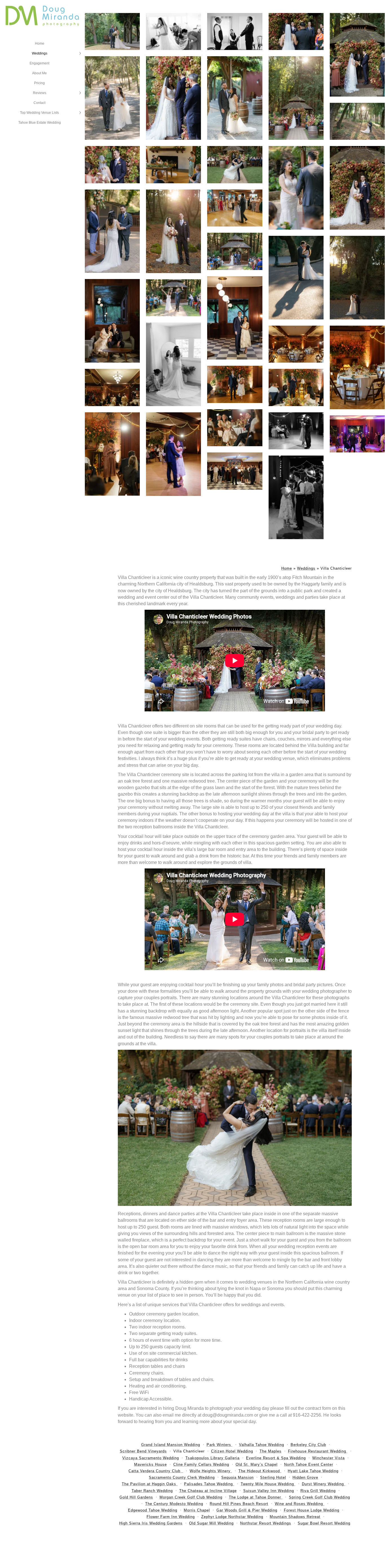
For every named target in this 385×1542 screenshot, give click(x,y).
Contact (39, 103)
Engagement (39, 63)
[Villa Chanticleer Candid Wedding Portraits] (234, 98)
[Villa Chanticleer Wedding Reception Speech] (173, 164)
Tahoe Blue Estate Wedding (39, 123)
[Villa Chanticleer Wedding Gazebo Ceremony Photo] (234, 251)
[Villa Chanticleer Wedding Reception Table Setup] (357, 367)
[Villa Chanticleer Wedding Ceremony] (296, 98)
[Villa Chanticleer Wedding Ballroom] (112, 387)
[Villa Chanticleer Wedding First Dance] (296, 431)
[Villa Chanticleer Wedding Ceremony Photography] (112, 164)
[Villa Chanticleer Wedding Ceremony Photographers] (357, 55)
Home (39, 43)
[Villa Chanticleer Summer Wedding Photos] (112, 31)
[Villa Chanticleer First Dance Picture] (173, 454)
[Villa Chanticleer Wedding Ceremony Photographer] (173, 98)
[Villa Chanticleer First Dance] (234, 208)
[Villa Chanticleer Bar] (234, 471)
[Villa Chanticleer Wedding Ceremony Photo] (234, 164)
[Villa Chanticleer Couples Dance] (296, 497)
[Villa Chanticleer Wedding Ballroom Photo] (296, 344)
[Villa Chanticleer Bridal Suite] (173, 364)
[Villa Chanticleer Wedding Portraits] (296, 278)
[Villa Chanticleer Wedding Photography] (173, 231)
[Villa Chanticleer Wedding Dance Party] (357, 434)
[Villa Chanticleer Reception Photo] (234, 428)
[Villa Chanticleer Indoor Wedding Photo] (112, 321)
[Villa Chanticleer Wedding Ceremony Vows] (112, 231)
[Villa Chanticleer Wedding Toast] (112, 454)
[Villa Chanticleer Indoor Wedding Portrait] (234, 318)
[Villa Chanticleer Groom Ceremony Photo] (296, 31)
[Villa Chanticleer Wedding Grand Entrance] (234, 384)
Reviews (39, 93)
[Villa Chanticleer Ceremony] (173, 298)
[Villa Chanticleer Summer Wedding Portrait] (112, 98)
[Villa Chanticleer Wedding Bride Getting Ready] (173, 31)
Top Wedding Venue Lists (39, 113)
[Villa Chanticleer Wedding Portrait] (357, 278)
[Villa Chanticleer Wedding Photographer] (357, 188)
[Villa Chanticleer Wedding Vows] (296, 188)
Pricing (39, 83)
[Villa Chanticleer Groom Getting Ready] (234, 31)
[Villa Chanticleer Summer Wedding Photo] (357, 121)
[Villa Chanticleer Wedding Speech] (296, 387)
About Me (39, 73)
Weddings (39, 53)
